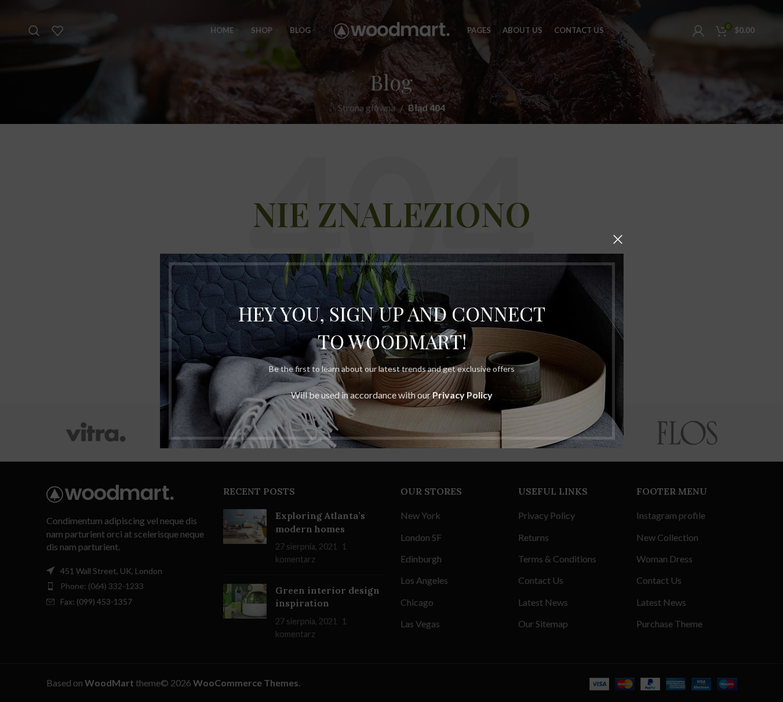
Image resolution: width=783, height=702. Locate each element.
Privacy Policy (462, 394)
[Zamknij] (617, 239)
